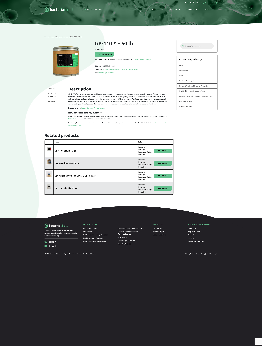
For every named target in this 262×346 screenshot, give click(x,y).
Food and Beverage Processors (60, 37)
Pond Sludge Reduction (126, 241)
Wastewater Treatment (196, 241)
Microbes (191, 238)
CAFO (181, 76)
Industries (173, 9)
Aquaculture (183, 71)
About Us (191, 235)
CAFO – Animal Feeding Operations (95, 235)
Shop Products (157, 9)
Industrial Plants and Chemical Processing (193, 86)
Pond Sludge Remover (106, 73)
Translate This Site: (192, 3)
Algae (181, 65)
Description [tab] (52, 89)
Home (47, 37)
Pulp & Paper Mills (185, 101)
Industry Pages (90, 225)
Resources (190, 9)
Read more (163, 151)
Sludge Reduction (132, 69)
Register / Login (212, 254)
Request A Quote (104, 54)
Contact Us (208, 9)
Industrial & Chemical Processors (94, 241)
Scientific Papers (159, 232)
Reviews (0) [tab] (52, 101)
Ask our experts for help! (142, 59)
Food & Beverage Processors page (93, 108)
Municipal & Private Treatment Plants (192, 91)
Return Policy (200, 254)
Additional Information (199, 225)
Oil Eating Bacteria (124, 244)
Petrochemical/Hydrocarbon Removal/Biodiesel (128, 233)
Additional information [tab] (52, 95)
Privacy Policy (189, 254)
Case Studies (72, 119)
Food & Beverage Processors (93, 238)
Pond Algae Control (90, 228)
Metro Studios (91, 254)
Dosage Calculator (159, 235)
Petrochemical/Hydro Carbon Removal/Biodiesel (196, 96)
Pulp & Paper (122, 237)
